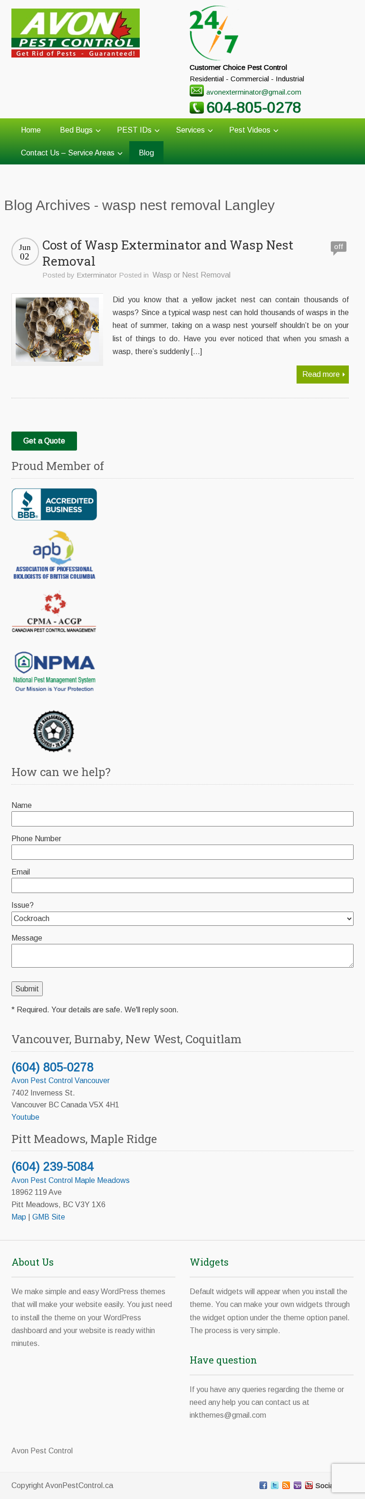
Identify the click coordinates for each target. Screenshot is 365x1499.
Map (18, 1217)
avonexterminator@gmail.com (253, 92)
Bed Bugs (76, 130)
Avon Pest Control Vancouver (60, 1080)
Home (31, 130)
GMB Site (48, 1217)
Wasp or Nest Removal (192, 275)
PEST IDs (134, 130)
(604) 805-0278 (52, 1067)
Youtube (25, 1117)
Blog (146, 153)
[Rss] (286, 1485)
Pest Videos (249, 130)
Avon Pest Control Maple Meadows (70, 1180)
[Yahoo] (297, 1485)
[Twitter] (275, 1485)
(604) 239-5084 (52, 1166)
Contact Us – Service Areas (68, 153)
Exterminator (97, 275)
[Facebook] (263, 1485)
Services (190, 130)
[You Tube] (309, 1485)
